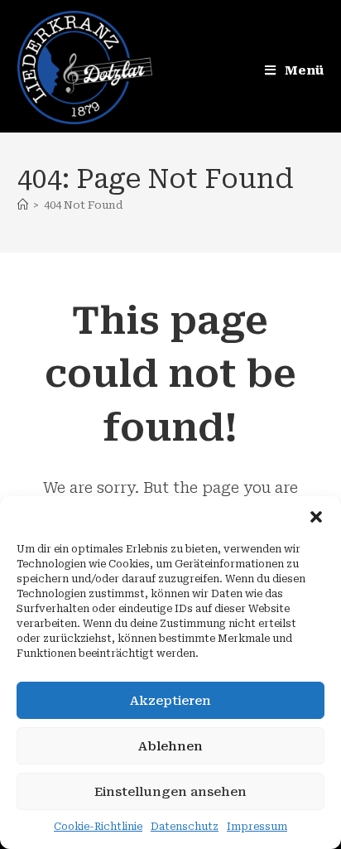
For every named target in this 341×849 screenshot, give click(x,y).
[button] (316, 517)
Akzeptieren (170, 700)
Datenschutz (185, 826)
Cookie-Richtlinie (98, 826)
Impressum (257, 826)
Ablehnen (170, 746)
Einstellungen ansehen (170, 791)
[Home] (22, 205)
